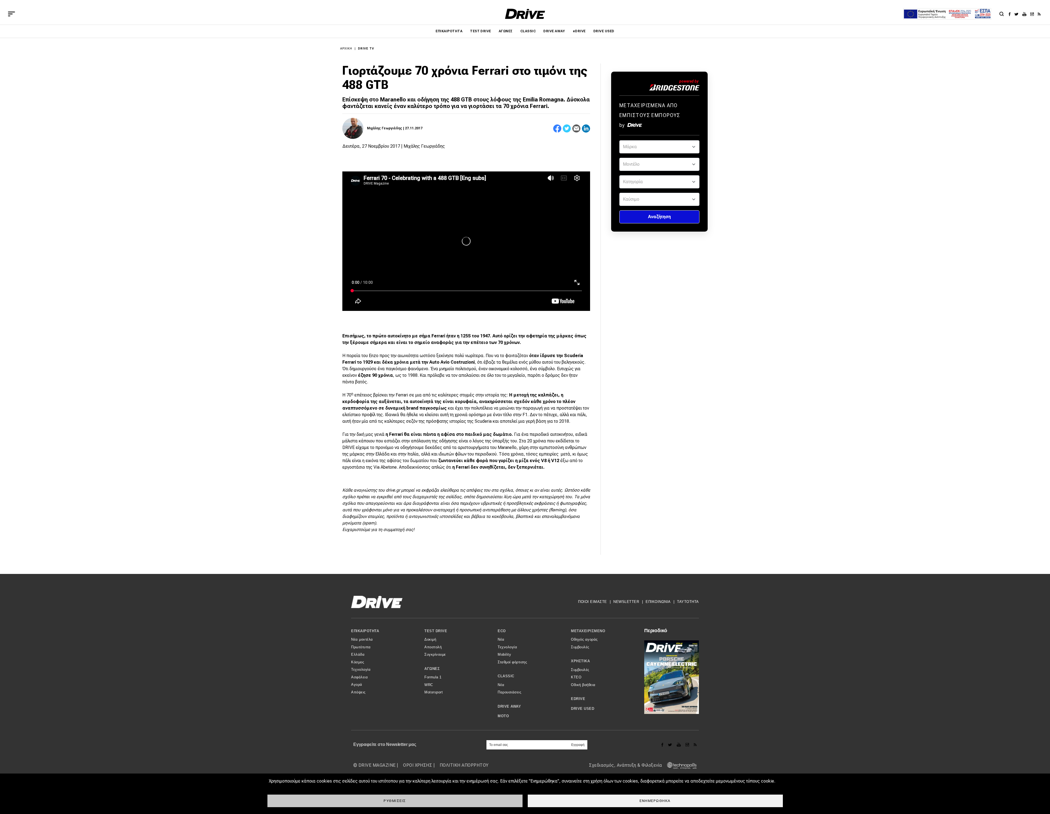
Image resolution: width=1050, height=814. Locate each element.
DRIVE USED (603, 31)
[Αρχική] (525, 14)
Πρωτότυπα (361, 647)
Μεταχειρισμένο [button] (588, 631)
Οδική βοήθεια (583, 685)
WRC (428, 685)
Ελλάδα (357, 654)
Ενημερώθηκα (655, 800)
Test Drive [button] (435, 631)
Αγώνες (506, 31)
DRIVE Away (554, 31)
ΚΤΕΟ (576, 677)
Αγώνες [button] (432, 669)
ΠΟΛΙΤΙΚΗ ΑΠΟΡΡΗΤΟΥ (464, 765)
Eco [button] (502, 631)
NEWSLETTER (626, 602)
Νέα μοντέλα (362, 639)
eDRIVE (579, 31)
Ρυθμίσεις (395, 800)
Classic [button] (506, 676)
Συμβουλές (580, 647)
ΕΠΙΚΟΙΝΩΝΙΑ (658, 602)
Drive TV (366, 48)
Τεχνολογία (361, 669)
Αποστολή (433, 647)
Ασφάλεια (359, 677)
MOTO (503, 716)
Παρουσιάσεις (509, 692)
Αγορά (356, 684)
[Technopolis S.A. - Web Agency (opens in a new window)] (680, 765)
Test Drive (480, 31)
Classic (528, 31)
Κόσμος (357, 662)
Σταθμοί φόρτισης (512, 662)
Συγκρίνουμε (435, 654)
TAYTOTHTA (688, 602)
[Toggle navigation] (11, 14)
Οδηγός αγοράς (584, 639)
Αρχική (346, 48)
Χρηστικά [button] (580, 661)
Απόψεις (358, 692)
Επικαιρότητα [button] (365, 631)
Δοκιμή (430, 639)
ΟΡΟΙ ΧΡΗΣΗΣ (417, 765)
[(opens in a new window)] (1011, 14)
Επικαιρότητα (449, 31)
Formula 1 (433, 677)
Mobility (504, 654)
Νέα (501, 639)
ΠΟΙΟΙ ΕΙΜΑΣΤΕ (592, 602)
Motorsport (433, 692)
